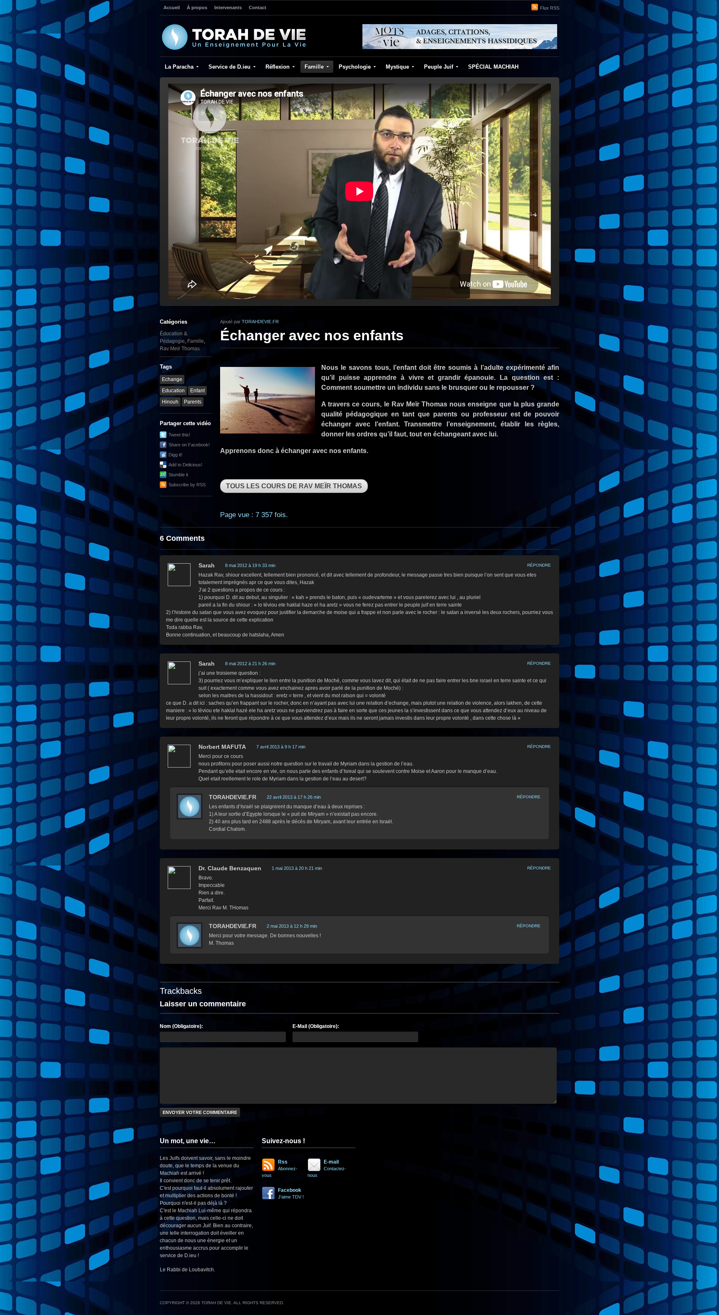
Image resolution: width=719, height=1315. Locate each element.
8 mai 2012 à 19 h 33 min (250, 565)
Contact (257, 7)
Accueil (172, 7)
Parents (192, 402)
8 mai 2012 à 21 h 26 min (250, 663)
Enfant (197, 391)
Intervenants (228, 7)
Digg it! (175, 454)
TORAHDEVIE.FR (260, 321)
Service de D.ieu (229, 67)
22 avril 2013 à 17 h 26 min (294, 797)
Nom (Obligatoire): (181, 1026)
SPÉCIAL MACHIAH (493, 67)
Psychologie (355, 67)
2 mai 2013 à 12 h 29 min (292, 926)
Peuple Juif (438, 67)
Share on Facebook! (189, 444)
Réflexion (277, 67)
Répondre (539, 565)
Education (173, 391)
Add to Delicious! (185, 464)
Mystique (397, 67)
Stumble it (178, 474)
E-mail (326, 1168)
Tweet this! (179, 434)
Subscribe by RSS (187, 484)
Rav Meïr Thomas (180, 349)
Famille (314, 67)
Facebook (291, 1193)
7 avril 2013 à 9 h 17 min (280, 746)
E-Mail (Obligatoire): (316, 1026)
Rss (280, 1168)
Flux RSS (549, 7)
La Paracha (179, 67)
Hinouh (170, 402)
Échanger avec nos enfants (312, 335)
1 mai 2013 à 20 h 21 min (297, 868)
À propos (197, 7)
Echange (172, 379)
